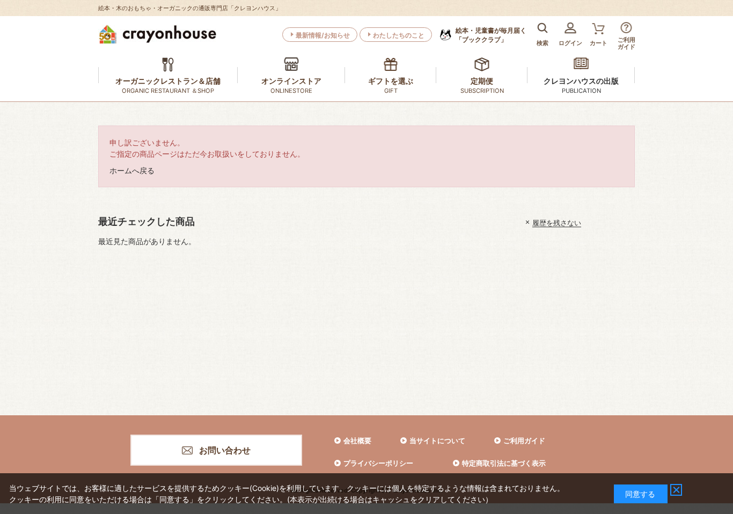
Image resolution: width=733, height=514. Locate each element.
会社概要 (357, 440)
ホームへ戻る (132, 170)
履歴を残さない (556, 222)
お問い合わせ (225, 450)
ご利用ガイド (524, 440)
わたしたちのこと (398, 35)
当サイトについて (437, 440)
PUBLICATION (581, 90)
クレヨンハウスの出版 (581, 80)
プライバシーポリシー (378, 463)
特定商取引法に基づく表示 (504, 463)
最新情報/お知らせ (323, 35)
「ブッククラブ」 (491, 34)
